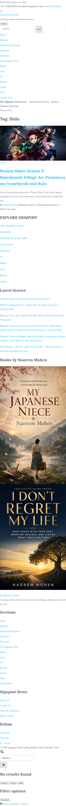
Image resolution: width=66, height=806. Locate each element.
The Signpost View (9, 61)
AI (1, 76)
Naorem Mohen (10, 205)
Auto (2, 71)
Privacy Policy (7, 716)
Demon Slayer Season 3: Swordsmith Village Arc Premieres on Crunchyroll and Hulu (32, 177)
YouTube (55, 6)
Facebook (46, 6)
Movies (3, 82)
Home (3, 35)
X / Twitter (5, 743)
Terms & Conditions (9, 710)
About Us (4, 700)
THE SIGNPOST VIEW (12, 226)
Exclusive (4, 50)
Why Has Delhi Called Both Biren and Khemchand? (25, 299)
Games (3, 87)
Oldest (21, 783)
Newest (13, 783)
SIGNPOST (9, 15)
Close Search (5, 800)
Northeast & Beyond (10, 45)
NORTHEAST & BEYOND (13, 238)
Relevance (4, 783)
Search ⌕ (4, 24)
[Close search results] (3, 765)
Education (5, 55)
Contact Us (5, 705)
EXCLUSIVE (6, 244)
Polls (2, 92)
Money (3, 66)
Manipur (4, 40)
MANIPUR (5, 232)
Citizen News (6, 97)
